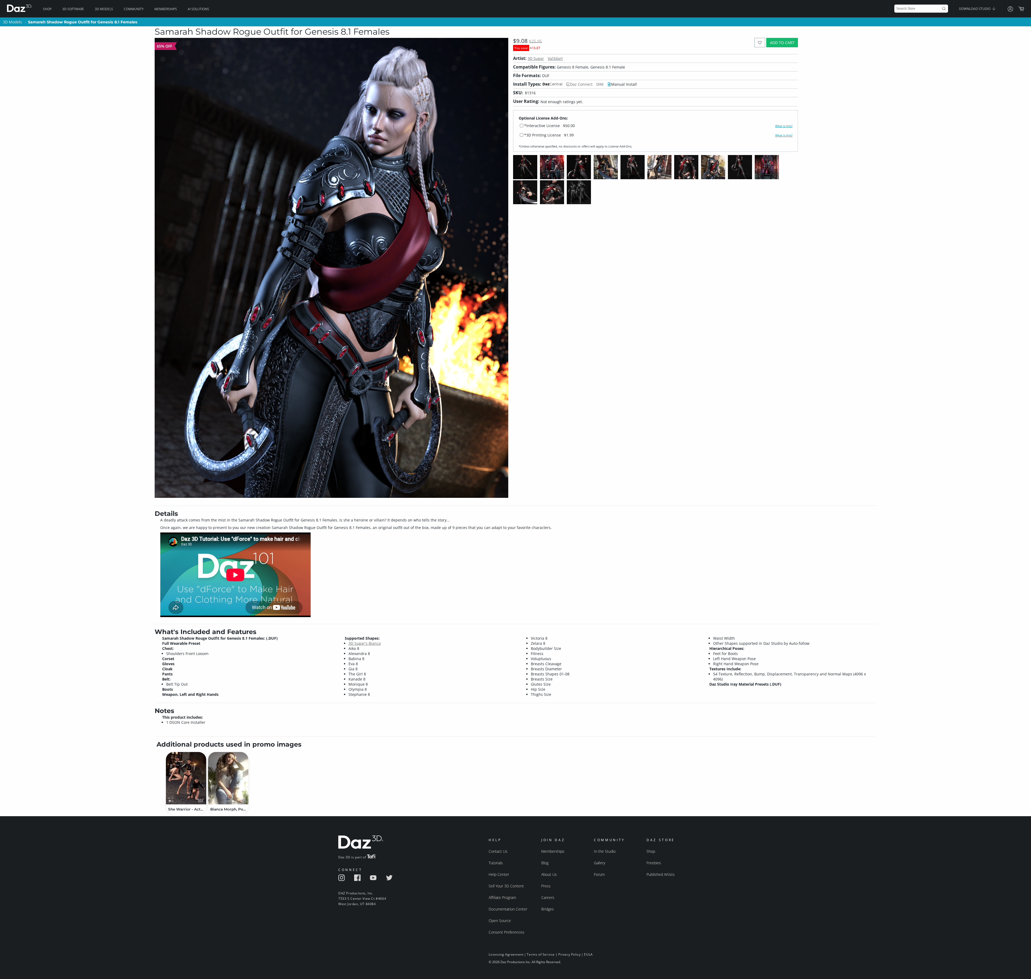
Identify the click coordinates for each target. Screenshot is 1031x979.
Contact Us (498, 851)
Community (134, 9)
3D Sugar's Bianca (364, 643)
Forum (599, 874)
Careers (547, 897)
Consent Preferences (506, 932)
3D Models (104, 9)
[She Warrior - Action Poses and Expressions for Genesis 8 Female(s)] (186, 778)
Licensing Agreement (506, 954)
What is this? (784, 126)
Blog (545, 862)
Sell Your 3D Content (506, 885)
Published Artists (661, 874)
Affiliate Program (502, 897)
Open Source (500, 920)
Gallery (599, 862)
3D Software (73, 9)
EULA (588, 954)
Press (546, 885)
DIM (600, 84)
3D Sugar (536, 58)
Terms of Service (541, 954)
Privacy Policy (569, 954)
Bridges (547, 909)
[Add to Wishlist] (759, 42)
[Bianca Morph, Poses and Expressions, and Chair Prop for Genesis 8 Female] (228, 778)
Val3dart (555, 58)
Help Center (499, 874)
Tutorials (496, 862)
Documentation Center (508, 909)
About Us (549, 874)
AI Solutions (198, 9)
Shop (47, 9)
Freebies (654, 862)
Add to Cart (782, 42)
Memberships (165, 9)
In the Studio (605, 851)
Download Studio (975, 8)
